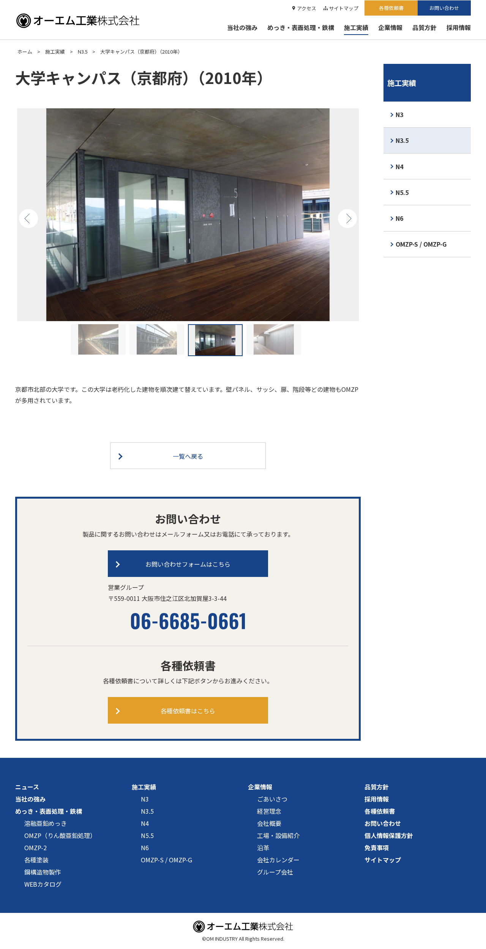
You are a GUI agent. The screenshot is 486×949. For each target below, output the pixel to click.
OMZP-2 (35, 847)
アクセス (306, 8)
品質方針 (424, 27)
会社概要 (269, 823)
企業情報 (390, 27)
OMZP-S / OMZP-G (421, 244)
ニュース (27, 786)
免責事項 (376, 847)
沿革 (263, 847)
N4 (399, 166)
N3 (399, 114)
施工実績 (356, 27)
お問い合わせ (444, 7)
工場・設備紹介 (278, 835)
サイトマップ (343, 8)
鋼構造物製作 (42, 871)
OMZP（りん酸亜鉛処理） (60, 835)
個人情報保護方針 (388, 835)
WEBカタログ (43, 884)
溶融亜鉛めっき (45, 823)
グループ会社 (275, 871)
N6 (399, 218)
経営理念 (269, 811)
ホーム (24, 51)
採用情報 (459, 27)
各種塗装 (36, 859)
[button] (28, 218)
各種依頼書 (391, 7)
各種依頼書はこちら (188, 710)
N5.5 (402, 192)
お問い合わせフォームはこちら (187, 564)
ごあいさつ (272, 798)
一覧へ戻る (188, 456)
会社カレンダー (278, 859)
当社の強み (242, 27)
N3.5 (83, 51)
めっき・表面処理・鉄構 (300, 27)
